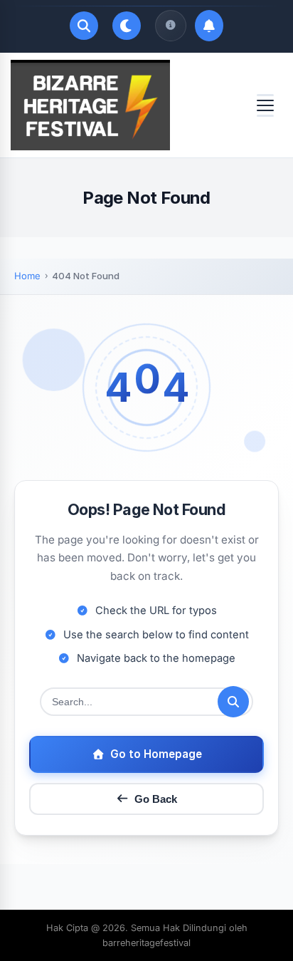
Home (27, 275)
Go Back (155, 799)
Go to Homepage (156, 754)
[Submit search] (233, 701)
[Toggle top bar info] (170, 25)
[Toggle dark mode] (126, 25)
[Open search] (84, 25)
